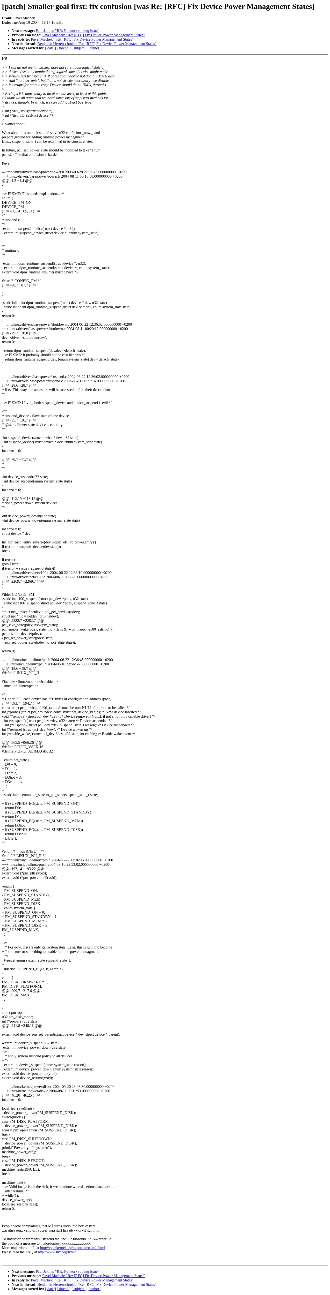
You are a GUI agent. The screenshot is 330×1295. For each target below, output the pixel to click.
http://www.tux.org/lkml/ (57, 1252)
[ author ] (94, 48)
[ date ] (50, 48)
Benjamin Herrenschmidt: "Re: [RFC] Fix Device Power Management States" (97, 44)
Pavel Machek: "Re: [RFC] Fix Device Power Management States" (93, 35)
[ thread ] (64, 48)
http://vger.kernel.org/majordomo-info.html (72, 1248)
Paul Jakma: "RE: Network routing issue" (67, 31)
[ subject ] (79, 48)
